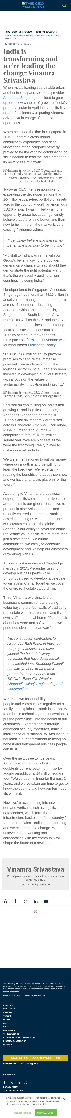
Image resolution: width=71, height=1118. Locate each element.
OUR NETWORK (10, 1030)
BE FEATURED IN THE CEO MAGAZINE (19, 1038)
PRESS (6, 1027)
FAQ (5, 1023)
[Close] (64, 1099)
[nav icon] (5, 5)
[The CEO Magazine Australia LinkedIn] (20, 1083)
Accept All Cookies (46, 1112)
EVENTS (6, 1020)
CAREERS (7, 1016)
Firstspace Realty (41, 345)
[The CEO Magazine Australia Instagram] (27, 1083)
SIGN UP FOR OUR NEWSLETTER (35, 1058)
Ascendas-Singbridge (20, 98)
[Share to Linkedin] (35, 901)
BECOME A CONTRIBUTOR (14, 1041)
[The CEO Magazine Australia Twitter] (13, 1083)
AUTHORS (7, 1012)
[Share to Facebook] (15, 901)
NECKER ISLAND (10, 1045)
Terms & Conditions (13, 1091)
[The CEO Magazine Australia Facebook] (6, 1083)
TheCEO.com (39, 996)
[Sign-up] (46, 901)
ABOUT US (8, 1005)
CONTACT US (9, 1009)
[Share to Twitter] (25, 901)
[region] (29, 21)
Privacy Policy (10, 1087)
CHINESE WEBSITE (11, 1034)
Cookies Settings (22, 1112)
